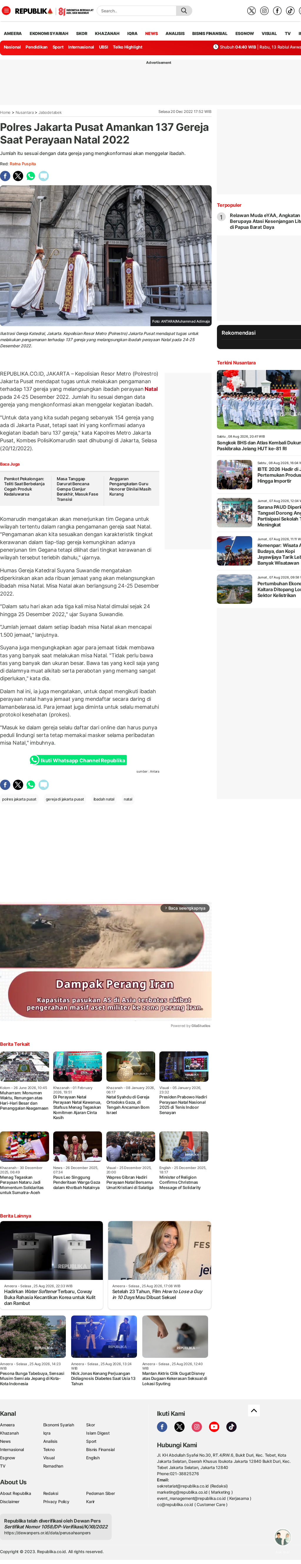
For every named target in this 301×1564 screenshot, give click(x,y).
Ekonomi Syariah (49, 33)
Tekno (49, 1449)
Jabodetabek (50, 112)
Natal (151, 389)
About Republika (15, 1493)
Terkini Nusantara (236, 363)
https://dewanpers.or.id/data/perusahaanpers (47, 1532)
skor (81, 33)
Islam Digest (97, 1432)
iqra (132, 33)
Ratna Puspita (23, 163)
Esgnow (7, 1457)
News (5, 1441)
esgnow (244, 33)
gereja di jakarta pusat (65, 799)
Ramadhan (53, 1465)
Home (5, 112)
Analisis (50, 1441)
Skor (90, 1424)
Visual (49, 1457)
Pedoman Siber (100, 1493)
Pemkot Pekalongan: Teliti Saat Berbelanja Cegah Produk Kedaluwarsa (24, 486)
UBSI (103, 46)
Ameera (7, 1424)
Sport (58, 46)
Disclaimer (9, 1501)
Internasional (81, 46)
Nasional (12, 46)
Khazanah (9, 1432)
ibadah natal (103, 799)
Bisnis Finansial (210, 33)
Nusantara (25, 112)
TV (288, 33)
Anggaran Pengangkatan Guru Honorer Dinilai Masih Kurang (130, 486)
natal (128, 799)
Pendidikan (37, 46)
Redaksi (50, 1493)
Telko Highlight (127, 46)
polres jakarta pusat (19, 799)
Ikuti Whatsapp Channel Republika (83, 760)
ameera (13, 33)
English (93, 1457)
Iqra (47, 1432)
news (151, 33)
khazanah (107, 33)
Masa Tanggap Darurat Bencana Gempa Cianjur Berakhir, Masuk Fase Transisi (77, 489)
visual (269, 33)
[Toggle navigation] (6, 10)
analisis (174, 33)
